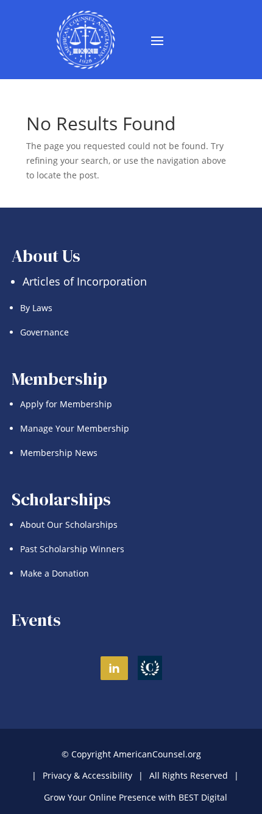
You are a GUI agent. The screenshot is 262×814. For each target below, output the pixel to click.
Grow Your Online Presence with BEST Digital (135, 797)
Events (36, 619)
